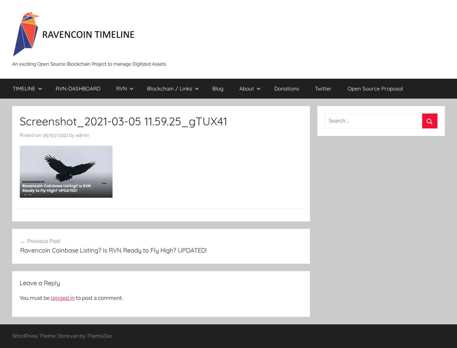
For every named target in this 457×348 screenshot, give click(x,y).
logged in (63, 298)
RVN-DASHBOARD (78, 88)
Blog (218, 88)
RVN (121, 88)
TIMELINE (24, 88)
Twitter (323, 88)
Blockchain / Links (169, 88)
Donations (286, 88)
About (246, 88)
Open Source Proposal (375, 88)
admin (82, 135)
